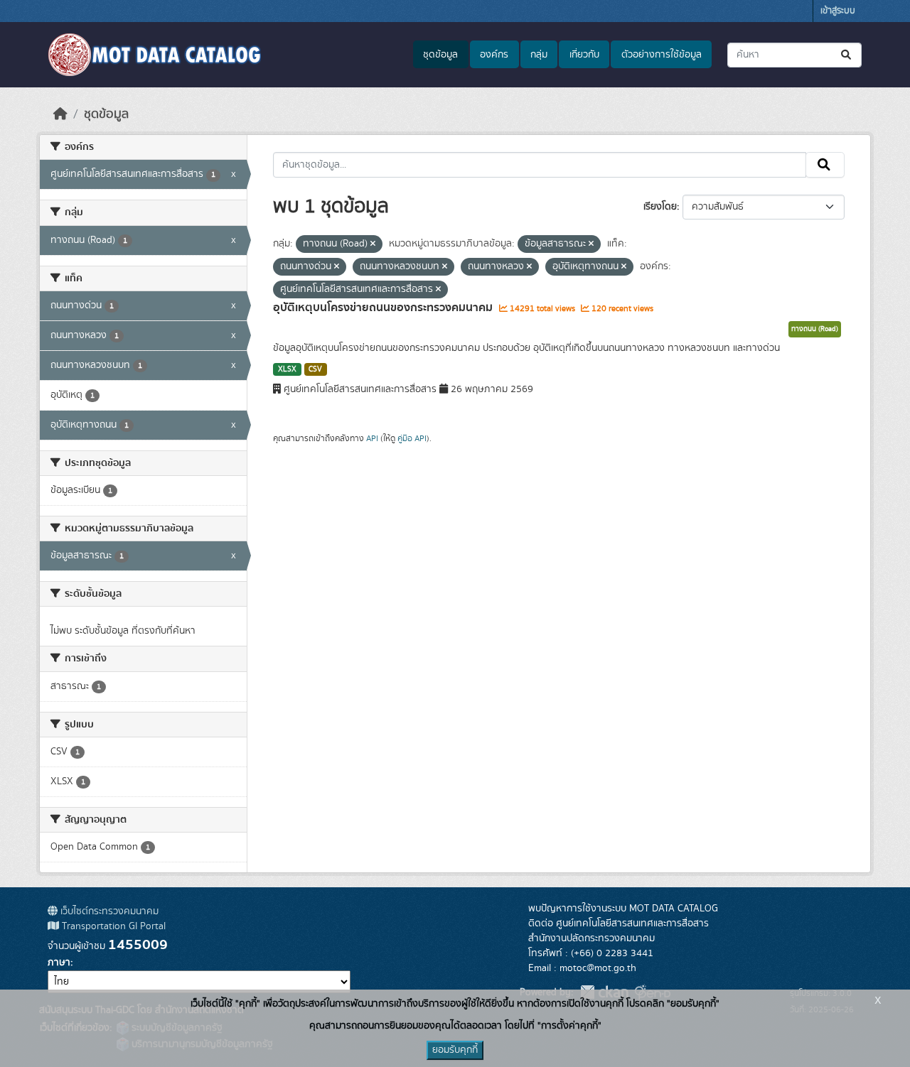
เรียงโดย (660, 207)
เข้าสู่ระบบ (837, 11)
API (372, 438)
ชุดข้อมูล (440, 55)
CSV (315, 369)
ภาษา (59, 962)
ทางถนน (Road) (814, 329)
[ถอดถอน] (372, 244)
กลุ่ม (538, 55)
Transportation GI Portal (112, 926)
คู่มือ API (412, 438)
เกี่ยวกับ (584, 55)
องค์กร (494, 55)
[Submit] (847, 55)
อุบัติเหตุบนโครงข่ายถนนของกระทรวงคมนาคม (384, 307)
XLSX (287, 369)
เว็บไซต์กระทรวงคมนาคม (108, 911)
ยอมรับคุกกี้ (455, 1050)
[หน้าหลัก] (60, 114)
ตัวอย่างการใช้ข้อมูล (661, 55)
